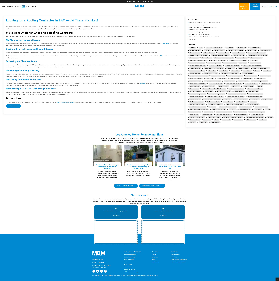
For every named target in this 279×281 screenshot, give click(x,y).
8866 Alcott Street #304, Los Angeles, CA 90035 (116, 211)
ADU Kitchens (229, 47)
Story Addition (128, 267)
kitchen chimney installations (255, 88)
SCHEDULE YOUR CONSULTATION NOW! (141, 1)
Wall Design (263, 119)
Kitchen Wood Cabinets (241, 99)
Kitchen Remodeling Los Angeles (215, 96)
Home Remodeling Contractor (259, 81)
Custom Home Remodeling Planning (252, 65)
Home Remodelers (229, 81)
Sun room (270, 117)
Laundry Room (254, 99)
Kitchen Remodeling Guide (256, 94)
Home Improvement (195, 81)
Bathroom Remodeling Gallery (179, 259)
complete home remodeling (197, 63)
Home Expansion (222, 78)
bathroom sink (193, 58)
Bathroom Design (252, 50)
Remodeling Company (245, 107)
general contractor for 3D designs (230, 73)
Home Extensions (261, 78)
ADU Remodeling (242, 47)
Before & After (175, 257)
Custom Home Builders (215, 65)
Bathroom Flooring (194, 52)
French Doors (267, 70)
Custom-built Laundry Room (197, 70)
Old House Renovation (253, 104)
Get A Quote (13, 106)
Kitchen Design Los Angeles (223, 91)
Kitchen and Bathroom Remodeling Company (214, 88)
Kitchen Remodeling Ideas (196, 96)
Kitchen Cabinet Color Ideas (236, 88)
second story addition (257, 114)
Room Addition (208, 112)
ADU (23, 6)
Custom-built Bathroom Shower (261, 68)
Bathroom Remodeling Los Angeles (220, 55)
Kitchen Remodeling (253, 91)
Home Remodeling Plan (251, 83)
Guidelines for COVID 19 (217, 76)
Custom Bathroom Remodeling (197, 65)
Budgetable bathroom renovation (198, 60)
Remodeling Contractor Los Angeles (199, 109)
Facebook (166, 43)
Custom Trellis (230, 68)
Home (3, 6)
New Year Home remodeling (215, 104)
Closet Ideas (254, 60)
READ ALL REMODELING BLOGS (125, 186)
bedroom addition (242, 58)
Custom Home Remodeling (232, 65)
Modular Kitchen (228, 101)
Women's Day (203, 122)
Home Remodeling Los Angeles (234, 83)
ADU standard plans (255, 47)
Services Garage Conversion (197, 117)
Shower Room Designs (214, 117)
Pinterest (142, 83)
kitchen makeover (239, 91)
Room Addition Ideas (240, 112)
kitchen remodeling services (255, 96)
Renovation (232, 109)
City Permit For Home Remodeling (238, 60)
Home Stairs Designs (209, 86)
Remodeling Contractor (261, 107)
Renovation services (245, 109)
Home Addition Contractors (235, 76)
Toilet (216, 119)
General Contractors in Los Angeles (198, 76)
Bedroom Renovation (256, 58)
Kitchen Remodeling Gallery (178, 262)
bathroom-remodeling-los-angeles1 (224, 58)
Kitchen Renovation (195, 99)
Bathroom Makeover (209, 52)
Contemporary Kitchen (214, 63)
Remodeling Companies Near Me (228, 107)
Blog (153, 259)
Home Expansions (235, 78)
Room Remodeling (207, 114)
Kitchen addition (194, 88)
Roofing (268, 109)
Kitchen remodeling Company (197, 94)
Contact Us (155, 262)
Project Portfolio (175, 254)
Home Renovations (194, 86)
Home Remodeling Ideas (216, 83)
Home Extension (248, 78)
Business (213, 60)
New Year (253, 101)
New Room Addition (241, 101)
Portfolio (17, 6)
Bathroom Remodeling (238, 52)
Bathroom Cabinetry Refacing (236, 50)
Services (9, 6)
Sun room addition (194, 119)
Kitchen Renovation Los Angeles (212, 99)
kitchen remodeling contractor (217, 94)
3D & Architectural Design (131, 272)
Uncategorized (226, 119)
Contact (33, 6)
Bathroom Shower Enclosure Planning (258, 55)
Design (244, 6)
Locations (155, 257)
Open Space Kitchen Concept (197, 107)
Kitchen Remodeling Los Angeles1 (236, 96)
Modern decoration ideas (196, 101)
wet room (192, 122)
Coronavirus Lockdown (230, 63)
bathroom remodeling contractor (256, 52)
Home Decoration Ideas (196, 78)
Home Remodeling (243, 81)
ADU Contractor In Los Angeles (214, 47)
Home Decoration (265, 76)
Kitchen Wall (227, 99)
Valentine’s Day (238, 119)
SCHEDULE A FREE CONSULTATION (151, 186)
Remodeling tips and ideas (219, 109)
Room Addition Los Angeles (256, 112)
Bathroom (207, 50)
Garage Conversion (195, 73)
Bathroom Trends (206, 58)
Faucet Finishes (223, 70)
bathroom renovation (239, 55)
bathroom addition (219, 50)
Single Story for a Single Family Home (233, 117)
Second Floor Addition (241, 114)
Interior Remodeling (248, 86)
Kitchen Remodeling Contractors (237, 94)
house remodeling (223, 86)
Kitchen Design (209, 91)
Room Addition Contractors (224, 112)
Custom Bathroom (255, 63)
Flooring (257, 70)
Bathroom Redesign (223, 52)
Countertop (243, 63)
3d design (192, 47)
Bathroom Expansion (266, 50)
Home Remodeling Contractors (197, 83)
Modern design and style (213, 101)
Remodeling (212, 107)
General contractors (248, 73)
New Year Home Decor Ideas (197, 104)
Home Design (210, 78)
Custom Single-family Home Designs (214, 68)
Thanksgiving (207, 119)
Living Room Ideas (267, 99)
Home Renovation (266, 83)
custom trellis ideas (243, 68)
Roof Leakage (258, 109)
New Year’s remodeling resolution (235, 104)
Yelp (161, 56)
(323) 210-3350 (270, 6)
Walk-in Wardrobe (251, 119)
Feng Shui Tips (235, 70)
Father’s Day (212, 70)
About (27, 6)
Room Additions (194, 114)
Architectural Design (195, 50)
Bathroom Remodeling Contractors (198, 55)
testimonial (255, 5)
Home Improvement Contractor (212, 81)
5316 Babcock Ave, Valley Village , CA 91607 (163, 211)
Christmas (222, 60)
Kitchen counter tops (195, 91)
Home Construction (251, 76)
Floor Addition (247, 70)
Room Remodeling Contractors (224, 114)
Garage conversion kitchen (210, 73)
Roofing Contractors (195, 112)
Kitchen (260, 86)
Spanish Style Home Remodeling (255, 117)
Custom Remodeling (195, 68)
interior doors (236, 86)
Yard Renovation (215, 122)
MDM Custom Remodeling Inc (66, 102)
